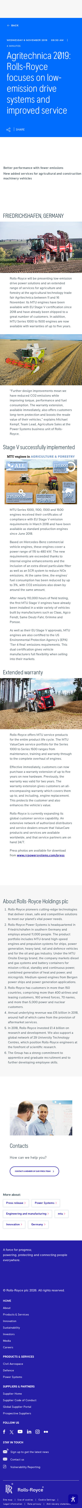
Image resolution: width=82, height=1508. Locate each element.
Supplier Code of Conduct (19, 1400)
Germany (37, 1224)
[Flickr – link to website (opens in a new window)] (46, 1432)
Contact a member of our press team (33, 1171)
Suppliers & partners (19, 1386)
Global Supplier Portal (17, 1407)
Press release (14, 1203)
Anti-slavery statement (59, 1504)
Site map (7, 1500)
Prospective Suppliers (17, 1413)
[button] (15, 129)
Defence (8, 1370)
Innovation (13, 1224)
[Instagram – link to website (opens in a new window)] (37, 1432)
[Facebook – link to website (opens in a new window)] (4, 1432)
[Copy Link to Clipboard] (39, 129)
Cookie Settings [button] (46, 1500)
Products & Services (18, 1356)
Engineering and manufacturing (26, 1213)
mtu (60, 1213)
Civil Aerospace (13, 1364)
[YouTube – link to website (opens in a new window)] (20, 1432)
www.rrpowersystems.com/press (40, 855)
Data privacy (34, 1504)
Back (15, 25)
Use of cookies (25, 1500)
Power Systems (44, 1203)
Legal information (12, 1504)
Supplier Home (12, 1393)
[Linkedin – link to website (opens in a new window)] (29, 1432)
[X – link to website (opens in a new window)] (12, 1432)
